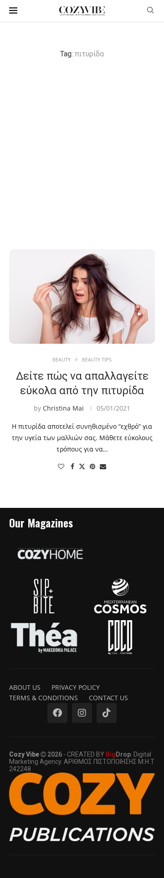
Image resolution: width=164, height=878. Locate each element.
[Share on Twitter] (82, 466)
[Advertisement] (82, 154)
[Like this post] (61, 466)
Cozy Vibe (24, 754)
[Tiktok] (107, 713)
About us (25, 687)
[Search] (150, 11)
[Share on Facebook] (72, 466)
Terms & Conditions (43, 697)
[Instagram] (82, 713)
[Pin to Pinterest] (92, 466)
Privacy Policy (75, 687)
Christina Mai (63, 408)
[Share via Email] (103, 466)
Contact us (108, 697)
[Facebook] (57, 713)
